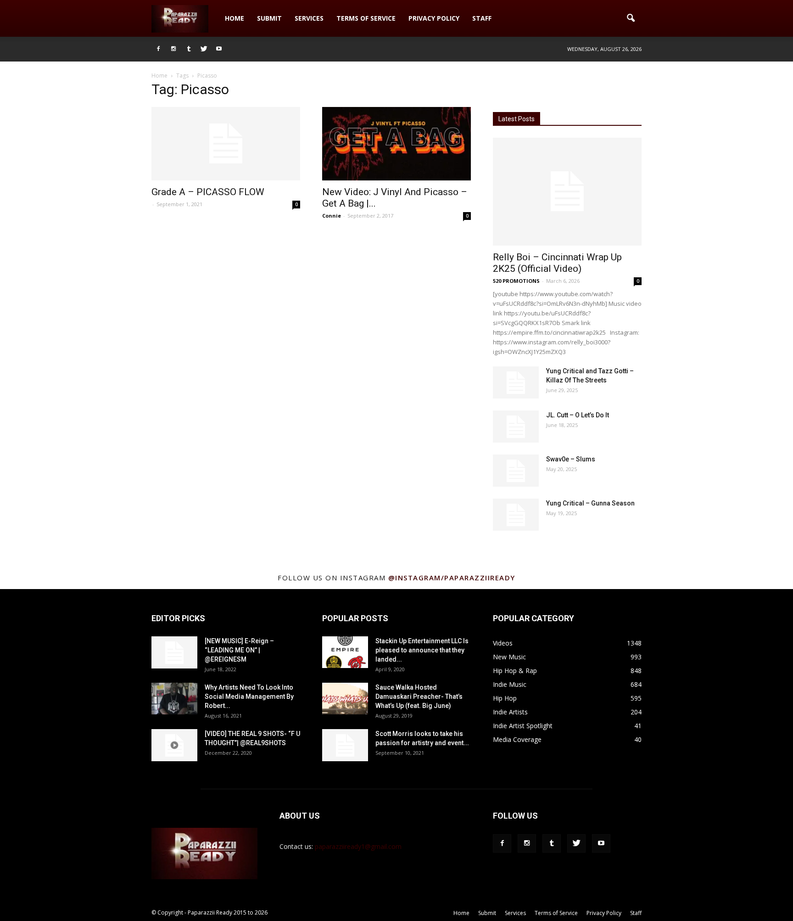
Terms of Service (366, 18)
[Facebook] (158, 49)
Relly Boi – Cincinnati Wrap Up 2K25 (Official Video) (557, 263)
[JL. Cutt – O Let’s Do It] (516, 426)
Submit (269, 18)
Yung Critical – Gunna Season (590, 503)
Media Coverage (517, 739)
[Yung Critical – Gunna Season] (516, 515)
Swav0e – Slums (570, 459)
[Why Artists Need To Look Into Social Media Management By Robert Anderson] (174, 698)
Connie (331, 215)
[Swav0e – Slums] (516, 471)
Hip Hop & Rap (515, 670)
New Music (509, 656)
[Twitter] (204, 49)
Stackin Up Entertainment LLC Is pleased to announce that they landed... (422, 650)
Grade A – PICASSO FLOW (207, 191)
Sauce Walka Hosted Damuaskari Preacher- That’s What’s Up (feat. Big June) (419, 696)
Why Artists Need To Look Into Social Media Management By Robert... (249, 696)
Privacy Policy (433, 18)
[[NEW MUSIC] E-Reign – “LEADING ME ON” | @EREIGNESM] (174, 652)
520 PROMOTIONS (516, 280)
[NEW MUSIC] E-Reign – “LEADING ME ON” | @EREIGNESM (239, 650)
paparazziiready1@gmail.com (358, 846)
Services (309, 18)
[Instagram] (173, 49)
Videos (503, 643)
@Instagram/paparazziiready (451, 577)
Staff (481, 18)
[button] (631, 18)
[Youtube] (219, 49)
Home (234, 18)
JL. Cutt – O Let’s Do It (577, 415)
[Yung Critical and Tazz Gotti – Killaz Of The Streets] (516, 382)
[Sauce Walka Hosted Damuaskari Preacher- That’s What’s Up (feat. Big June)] (345, 698)
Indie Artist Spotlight (523, 725)
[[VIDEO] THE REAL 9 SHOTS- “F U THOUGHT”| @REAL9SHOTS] (174, 745)
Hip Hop (505, 698)
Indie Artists (510, 712)
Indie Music (509, 684)
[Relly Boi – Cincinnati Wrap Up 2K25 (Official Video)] (567, 192)
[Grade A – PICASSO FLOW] (225, 143)
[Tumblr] (188, 49)
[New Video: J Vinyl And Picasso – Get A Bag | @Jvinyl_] (396, 143)
